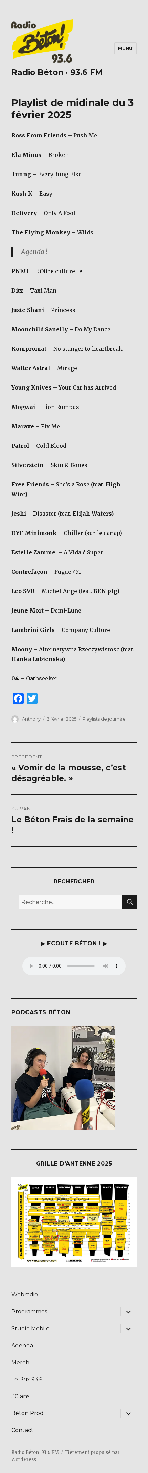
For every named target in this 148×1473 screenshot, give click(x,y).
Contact (22, 1430)
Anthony (31, 719)
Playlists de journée (104, 719)
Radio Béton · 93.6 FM (57, 72)
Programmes (29, 1311)
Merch (20, 1362)
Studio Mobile (30, 1328)
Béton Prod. (28, 1413)
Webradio (24, 1294)
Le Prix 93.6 (26, 1379)
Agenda (22, 1345)
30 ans (20, 1396)
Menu (125, 48)
